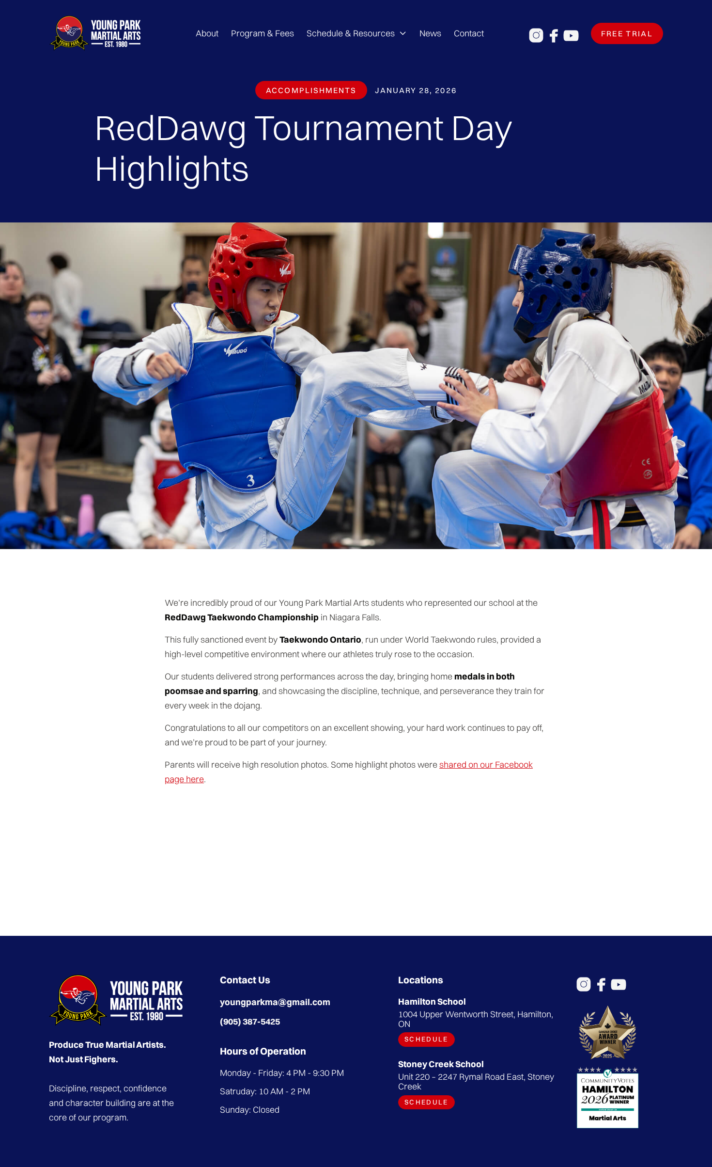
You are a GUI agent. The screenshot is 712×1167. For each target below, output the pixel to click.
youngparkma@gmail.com (275, 1002)
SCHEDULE (426, 1039)
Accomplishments (311, 90)
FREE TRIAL (627, 33)
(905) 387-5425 (250, 1021)
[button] (357, 33)
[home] (95, 33)
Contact (469, 33)
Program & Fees (262, 33)
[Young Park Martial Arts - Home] (116, 1000)
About (207, 33)
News (430, 33)
